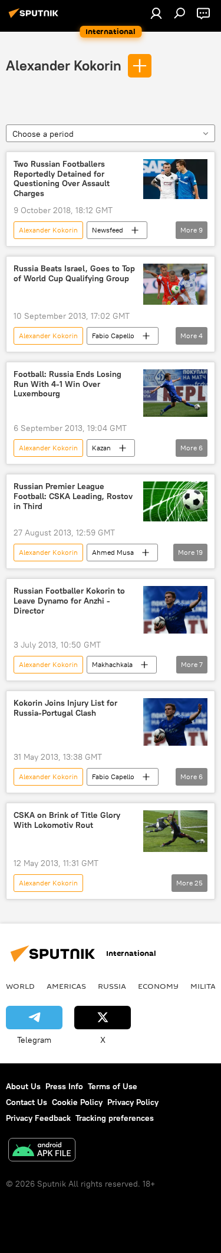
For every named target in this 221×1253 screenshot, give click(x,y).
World (20, 986)
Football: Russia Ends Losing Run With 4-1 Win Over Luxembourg (67, 384)
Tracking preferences (114, 1118)
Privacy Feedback (38, 1118)
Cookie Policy (77, 1102)
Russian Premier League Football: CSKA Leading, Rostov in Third (73, 496)
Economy (158, 986)
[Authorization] (156, 13)
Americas (66, 986)
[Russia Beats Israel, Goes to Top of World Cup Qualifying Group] (175, 284)
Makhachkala (112, 664)
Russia (112, 986)
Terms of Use (112, 1086)
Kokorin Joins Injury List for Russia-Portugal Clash (65, 708)
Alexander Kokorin (63, 65)
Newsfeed (107, 229)
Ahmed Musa (113, 552)
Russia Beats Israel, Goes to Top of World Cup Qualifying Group (74, 274)
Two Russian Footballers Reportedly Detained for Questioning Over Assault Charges (62, 178)
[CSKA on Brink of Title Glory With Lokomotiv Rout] (175, 831)
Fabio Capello (113, 335)
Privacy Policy (133, 1102)
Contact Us (26, 1102)
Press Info (64, 1086)
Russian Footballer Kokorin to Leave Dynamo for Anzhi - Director (69, 601)
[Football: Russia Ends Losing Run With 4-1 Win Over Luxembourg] (175, 393)
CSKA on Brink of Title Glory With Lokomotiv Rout (67, 820)
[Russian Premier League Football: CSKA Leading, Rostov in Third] (175, 501)
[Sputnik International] (35, 17)
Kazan (101, 447)
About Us (23, 1086)
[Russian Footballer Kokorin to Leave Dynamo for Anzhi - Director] (175, 610)
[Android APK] (42, 1151)
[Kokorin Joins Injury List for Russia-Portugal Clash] (175, 722)
